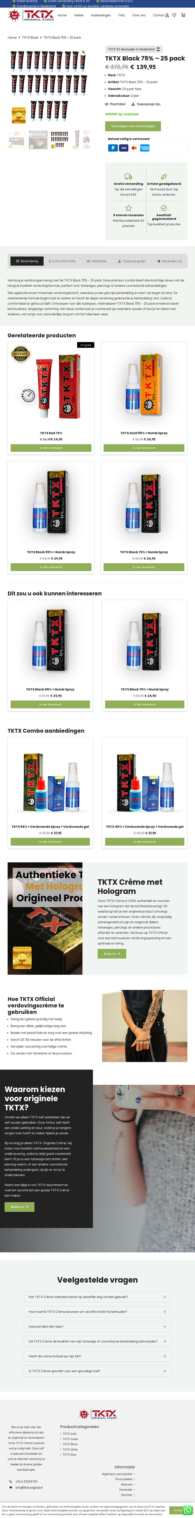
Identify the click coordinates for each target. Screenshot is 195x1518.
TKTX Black (30, 37)
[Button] (174, 15)
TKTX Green (70, 1439)
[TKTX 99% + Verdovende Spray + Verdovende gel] (144, 740)
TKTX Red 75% (51, 433)
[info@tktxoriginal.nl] (12, 1488)
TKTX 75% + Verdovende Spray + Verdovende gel (50, 827)
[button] (144, 448)
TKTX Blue (69, 1454)
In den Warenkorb (51, 447)
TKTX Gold (69, 1433)
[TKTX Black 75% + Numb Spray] (144, 464)
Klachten (126, 1495)
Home (12, 37)
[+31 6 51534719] (12, 1481)
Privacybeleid (123, 1479)
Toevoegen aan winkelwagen (133, 126)
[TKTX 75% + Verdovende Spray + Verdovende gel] (50, 740)
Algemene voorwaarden (117, 1474)
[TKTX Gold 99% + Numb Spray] (144, 345)
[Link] (31, 15)
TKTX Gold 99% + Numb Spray (144, 433)
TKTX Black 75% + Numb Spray (144, 552)
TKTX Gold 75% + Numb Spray (144, 689)
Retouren (126, 1484)
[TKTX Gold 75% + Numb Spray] (144, 602)
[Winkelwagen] (183, 15)
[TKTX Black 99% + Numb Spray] (51, 464)
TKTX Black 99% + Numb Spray (51, 552)
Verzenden (125, 1489)
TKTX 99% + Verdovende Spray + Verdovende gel (145, 827)
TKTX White (70, 1449)
